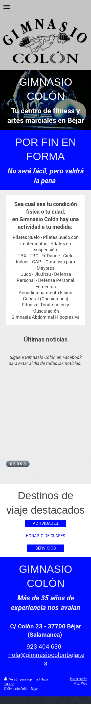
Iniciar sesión (78, 679)
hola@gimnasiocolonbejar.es (46, 659)
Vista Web (80, 684)
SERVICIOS (45, 548)
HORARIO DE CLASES (45, 535)
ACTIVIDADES (45, 523)
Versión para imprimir (23, 679)
